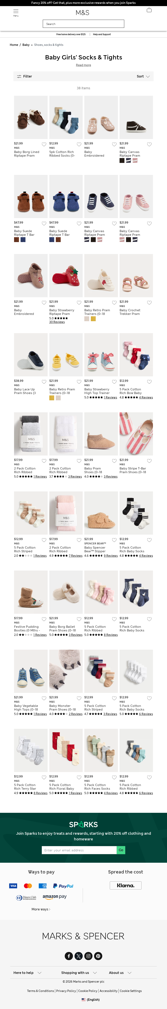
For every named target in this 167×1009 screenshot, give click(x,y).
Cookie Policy (87, 991)
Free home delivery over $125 (71, 34)
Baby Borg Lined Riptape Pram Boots (26, 155)
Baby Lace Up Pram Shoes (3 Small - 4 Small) (26, 393)
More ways (40, 909)
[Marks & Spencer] (82, 14)
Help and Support (102, 34)
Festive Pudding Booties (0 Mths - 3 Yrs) (27, 630)
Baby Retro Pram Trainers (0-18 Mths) (97, 314)
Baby (26, 45)
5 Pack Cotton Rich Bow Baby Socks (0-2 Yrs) (131, 393)
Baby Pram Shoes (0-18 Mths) (93, 472)
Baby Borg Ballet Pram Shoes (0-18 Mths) (62, 630)
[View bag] (149, 11)
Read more (83, 65)
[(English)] (84, 1003)
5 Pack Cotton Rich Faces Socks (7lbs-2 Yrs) (97, 788)
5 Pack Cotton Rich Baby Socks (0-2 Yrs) (132, 630)
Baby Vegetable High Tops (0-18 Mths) (26, 709)
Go (121, 850)
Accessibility (109, 991)
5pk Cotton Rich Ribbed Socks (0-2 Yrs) (62, 155)
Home (14, 45)
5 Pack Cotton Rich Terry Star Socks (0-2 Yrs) (25, 788)
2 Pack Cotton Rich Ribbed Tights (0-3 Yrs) (25, 472)
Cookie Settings (131, 991)
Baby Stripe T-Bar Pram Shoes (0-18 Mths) (133, 472)
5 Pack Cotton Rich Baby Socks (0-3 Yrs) (132, 551)
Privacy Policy (66, 991)
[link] (84, 1000)
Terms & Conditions (40, 991)
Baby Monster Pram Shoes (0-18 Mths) (62, 709)
